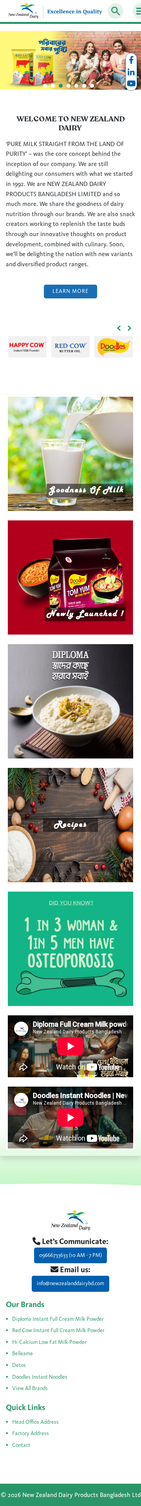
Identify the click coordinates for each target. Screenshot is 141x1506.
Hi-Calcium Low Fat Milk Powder (49, 1342)
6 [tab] (86, 88)
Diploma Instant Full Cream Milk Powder (58, 1319)
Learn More (70, 291)
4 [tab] (70, 88)
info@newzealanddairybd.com (70, 1283)
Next (129, 328)
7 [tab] (94, 88)
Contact (21, 1445)
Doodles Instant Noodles (39, 1377)
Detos (19, 1365)
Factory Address (30, 1433)
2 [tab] (55, 88)
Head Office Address (35, 1422)
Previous (119, 328)
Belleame (22, 1353)
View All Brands (30, 1388)
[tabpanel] (70, 60)
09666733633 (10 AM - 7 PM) (70, 1255)
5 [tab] (78, 88)
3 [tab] (63, 88)
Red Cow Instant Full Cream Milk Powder (58, 1330)
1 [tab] (47, 88)
